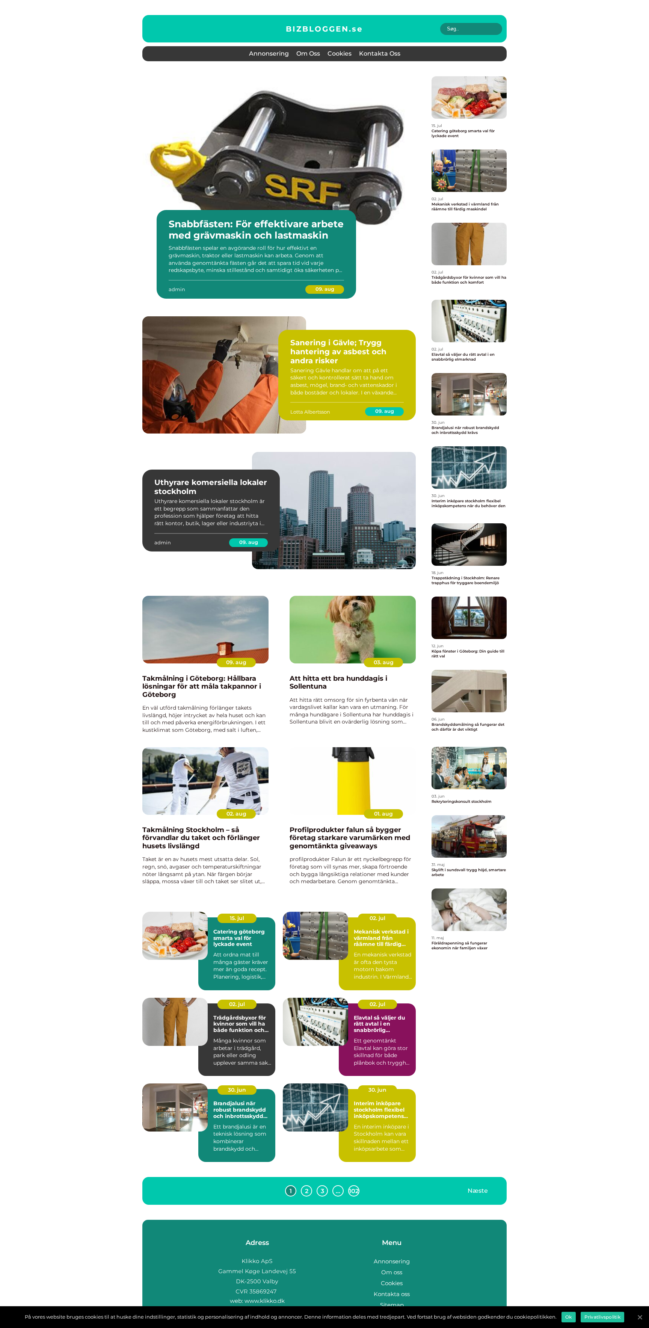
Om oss (308, 53)
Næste (478, 1190)
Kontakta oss (379, 53)
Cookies (340, 53)
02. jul (377, 918)
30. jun (237, 1089)
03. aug (384, 662)
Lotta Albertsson (310, 412)
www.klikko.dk (265, 1300)
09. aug (324, 289)
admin (177, 289)
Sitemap (392, 1304)
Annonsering (269, 53)
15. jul (237, 918)
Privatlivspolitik (602, 1317)
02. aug (236, 813)
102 (354, 1191)
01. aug (383, 813)
